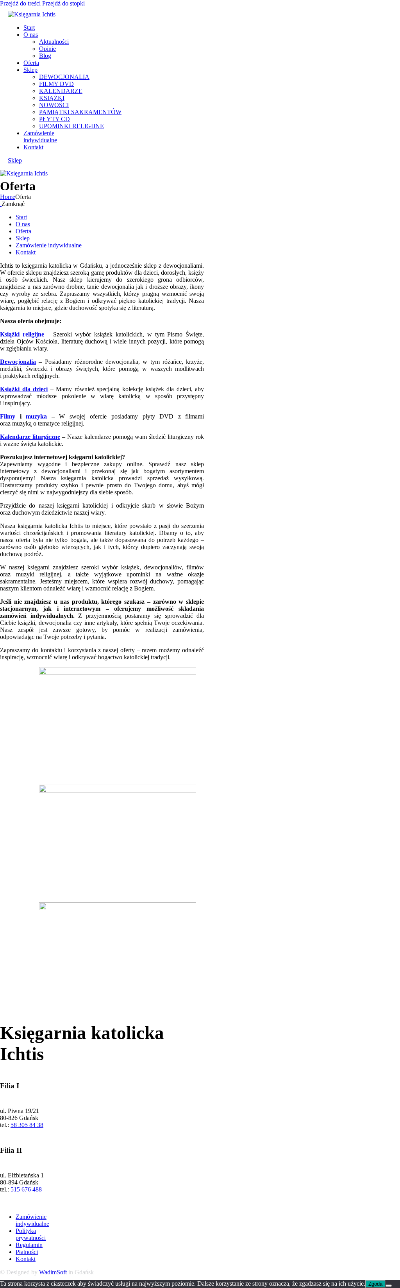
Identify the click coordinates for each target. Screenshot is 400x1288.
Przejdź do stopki (63, 3)
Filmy (7, 416)
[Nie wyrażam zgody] (389, 1285)
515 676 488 (26, 1189)
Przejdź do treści (20, 3)
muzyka (36, 416)
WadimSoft (53, 1272)
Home (7, 196)
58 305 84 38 (27, 1125)
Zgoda (375, 1284)
